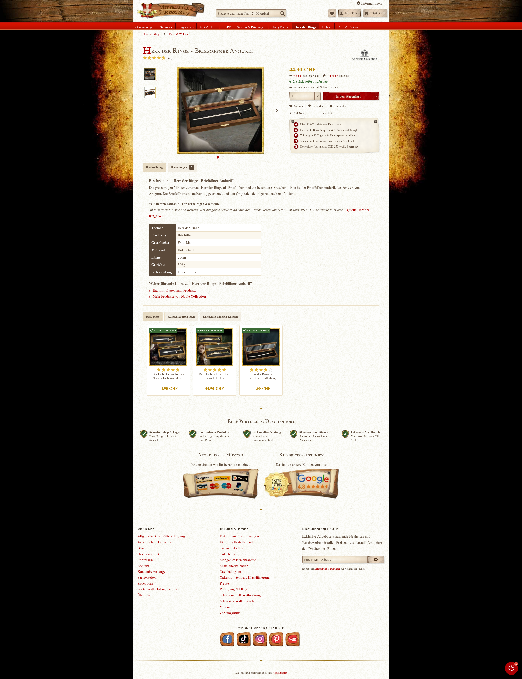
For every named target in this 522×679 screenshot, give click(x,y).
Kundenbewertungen (152, 571)
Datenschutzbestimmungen (239, 536)
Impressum (146, 559)
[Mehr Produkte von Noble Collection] (364, 55)
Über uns (144, 595)
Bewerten (318, 106)
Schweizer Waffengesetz (237, 601)
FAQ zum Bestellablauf (236, 542)
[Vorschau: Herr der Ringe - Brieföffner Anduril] (150, 74)
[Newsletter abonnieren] (376, 559)
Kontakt (143, 565)
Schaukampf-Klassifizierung (240, 595)
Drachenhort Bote (150, 553)
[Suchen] (282, 13)
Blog (141, 548)
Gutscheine (228, 553)
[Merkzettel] (332, 13)
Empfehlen (339, 106)
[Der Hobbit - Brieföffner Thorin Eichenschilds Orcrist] (168, 346)
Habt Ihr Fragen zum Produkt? (174, 290)
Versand (297, 76)
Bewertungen (181, 167)
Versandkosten (280, 672)
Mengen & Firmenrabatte (238, 559)
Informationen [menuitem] (371, 3)
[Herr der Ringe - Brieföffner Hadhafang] (261, 346)
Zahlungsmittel (231, 612)
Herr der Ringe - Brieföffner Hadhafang (261, 376)
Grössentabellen (231, 548)
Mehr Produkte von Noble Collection (179, 296)
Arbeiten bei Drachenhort (156, 542)
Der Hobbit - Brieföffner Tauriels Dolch (214, 376)
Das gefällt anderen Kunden (220, 316)
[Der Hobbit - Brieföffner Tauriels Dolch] (215, 346)
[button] (511, 668)
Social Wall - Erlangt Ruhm (157, 589)
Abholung (332, 76)
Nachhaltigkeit (230, 571)
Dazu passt (152, 316)
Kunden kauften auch (181, 316)
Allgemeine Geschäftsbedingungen (163, 536)
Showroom (145, 583)
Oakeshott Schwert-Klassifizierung (245, 577)
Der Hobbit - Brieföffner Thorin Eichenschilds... (168, 376)
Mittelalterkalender (234, 565)
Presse (224, 583)
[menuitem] (251, 13)
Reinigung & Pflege (234, 589)
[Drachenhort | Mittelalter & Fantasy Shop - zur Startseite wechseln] (171, 11)
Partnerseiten (147, 577)
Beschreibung (154, 167)
